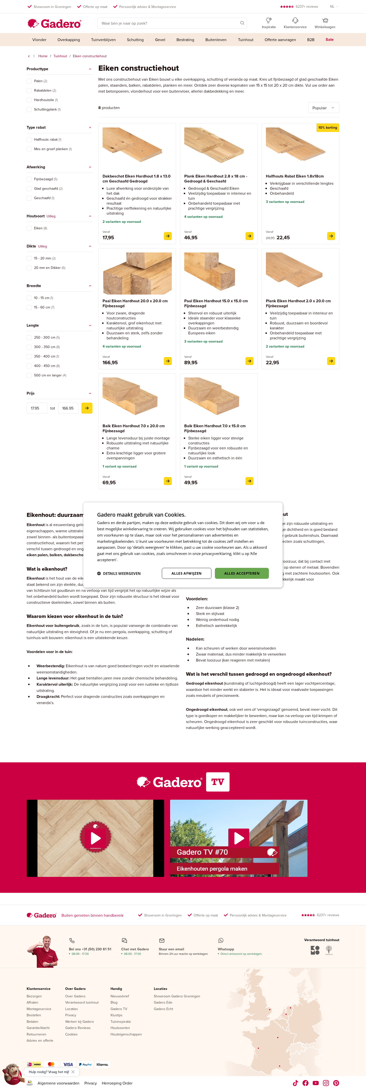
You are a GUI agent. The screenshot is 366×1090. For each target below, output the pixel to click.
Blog (114, 1002)
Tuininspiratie (121, 1022)
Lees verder (128, 559)
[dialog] (183, 545)
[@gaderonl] (296, 1083)
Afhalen (32, 1002)
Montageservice (39, 1009)
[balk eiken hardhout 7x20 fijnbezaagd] (168, 481)
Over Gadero (75, 989)
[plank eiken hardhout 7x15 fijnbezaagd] (331, 361)
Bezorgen (34, 996)
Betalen (32, 1022)
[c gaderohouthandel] (316, 1083)
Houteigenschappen (126, 1034)
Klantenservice (39, 989)
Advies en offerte (40, 1040)
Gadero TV (119, 1009)
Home (43, 56)
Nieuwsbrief (120, 996)
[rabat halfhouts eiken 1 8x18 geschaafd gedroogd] (331, 236)
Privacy (70, 1015)
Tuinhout (60, 56)
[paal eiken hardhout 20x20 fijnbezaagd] (168, 361)
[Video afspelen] (95, 838)
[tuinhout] (29, 56)
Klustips (116, 1015)
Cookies (71, 1034)
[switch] (29, 81)
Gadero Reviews (78, 1028)
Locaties (71, 1009)
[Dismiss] (73, 1072)
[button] (235, 23)
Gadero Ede (163, 1002)
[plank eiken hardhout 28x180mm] (249, 236)
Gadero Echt (163, 1009)
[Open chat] (14, 1076)
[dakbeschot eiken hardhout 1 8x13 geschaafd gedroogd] (168, 236)
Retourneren (36, 1034)
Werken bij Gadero (79, 1022)
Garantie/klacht (38, 1028)
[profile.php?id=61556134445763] (306, 1083)
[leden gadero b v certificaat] (30, 1083)
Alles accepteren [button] (241, 573)
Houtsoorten (120, 1028)
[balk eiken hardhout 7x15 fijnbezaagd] (249, 481)
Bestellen (34, 1015)
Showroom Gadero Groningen (177, 996)
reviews (307, 6)
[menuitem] (39, 39)
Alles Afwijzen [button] (187, 573)
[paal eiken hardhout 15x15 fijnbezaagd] (249, 361)
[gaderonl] (326, 1083)
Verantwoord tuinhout (82, 1002)
